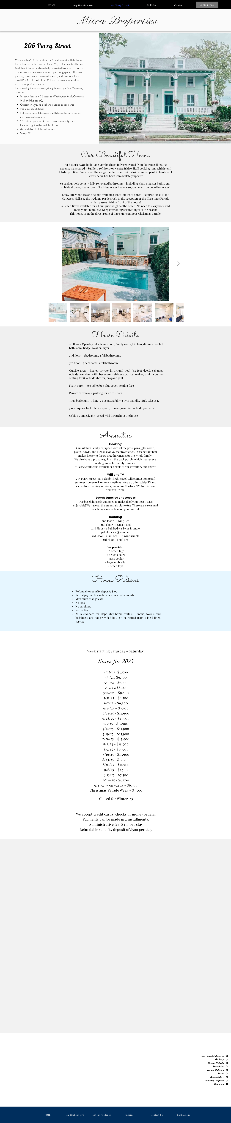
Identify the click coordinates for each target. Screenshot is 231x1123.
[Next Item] (178, 264)
